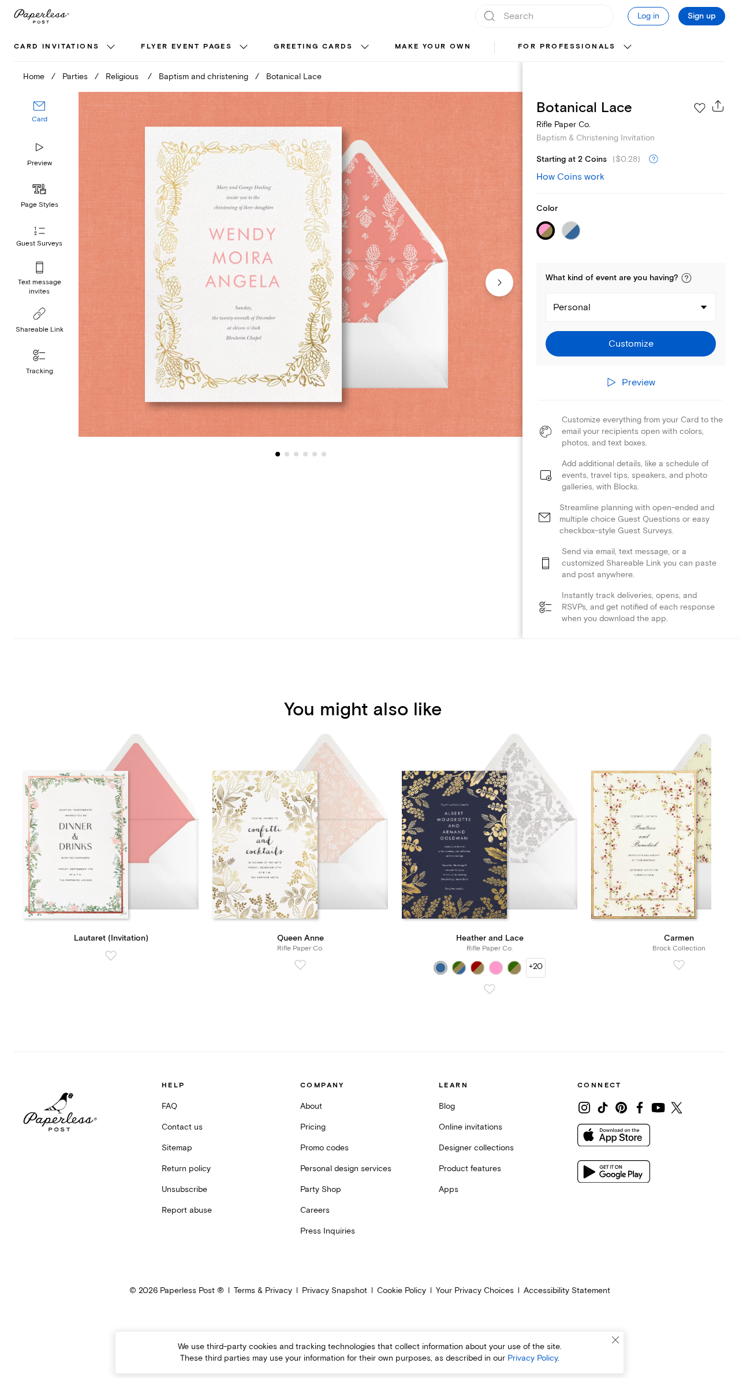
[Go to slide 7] (324, 454)
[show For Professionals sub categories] (628, 47)
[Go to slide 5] (305, 454)
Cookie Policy (401, 1290)
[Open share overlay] (718, 106)
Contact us (182, 1127)
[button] (686, 278)
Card (39, 120)
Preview (39, 163)
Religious (123, 76)
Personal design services (345, 1168)
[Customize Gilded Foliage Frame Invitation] (300, 265)
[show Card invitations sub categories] (111, 47)
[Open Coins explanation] (653, 159)
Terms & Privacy (263, 1290)
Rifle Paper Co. (563, 124)
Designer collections (476, 1148)
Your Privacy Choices (475, 1290)
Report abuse (187, 1210)
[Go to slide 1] (277, 454)
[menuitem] (66, 47)
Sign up (702, 16)
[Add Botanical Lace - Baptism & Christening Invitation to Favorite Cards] (700, 108)
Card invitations (56, 46)
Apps (448, 1189)
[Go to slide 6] (314, 454)
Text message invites (39, 287)
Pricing (313, 1127)
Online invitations (470, 1127)
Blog (447, 1106)
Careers (315, 1210)
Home (33, 76)
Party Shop (320, 1189)
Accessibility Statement (567, 1290)
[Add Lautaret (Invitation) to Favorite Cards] (111, 956)
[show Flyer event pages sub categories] (244, 47)
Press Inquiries (327, 1231)
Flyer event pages (186, 46)
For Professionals (567, 46)
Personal (572, 307)
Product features (470, 1168)
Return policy (186, 1168)
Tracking (39, 371)
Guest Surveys (39, 244)
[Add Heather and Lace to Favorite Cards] (490, 989)
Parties (75, 76)
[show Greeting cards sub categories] (365, 47)
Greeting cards (313, 46)
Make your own (433, 46)
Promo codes (324, 1148)
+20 (536, 966)
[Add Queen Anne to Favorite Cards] (300, 965)
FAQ (169, 1106)
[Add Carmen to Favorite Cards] (679, 965)
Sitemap (177, 1148)
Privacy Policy (532, 1358)
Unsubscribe (184, 1189)
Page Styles (39, 204)
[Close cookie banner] (615, 1340)
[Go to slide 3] (287, 454)
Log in (648, 16)
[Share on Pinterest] (621, 1107)
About (311, 1106)
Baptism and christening (203, 76)
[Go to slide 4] (296, 454)
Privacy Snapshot (334, 1290)
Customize (631, 344)
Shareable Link (40, 329)
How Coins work (570, 177)
